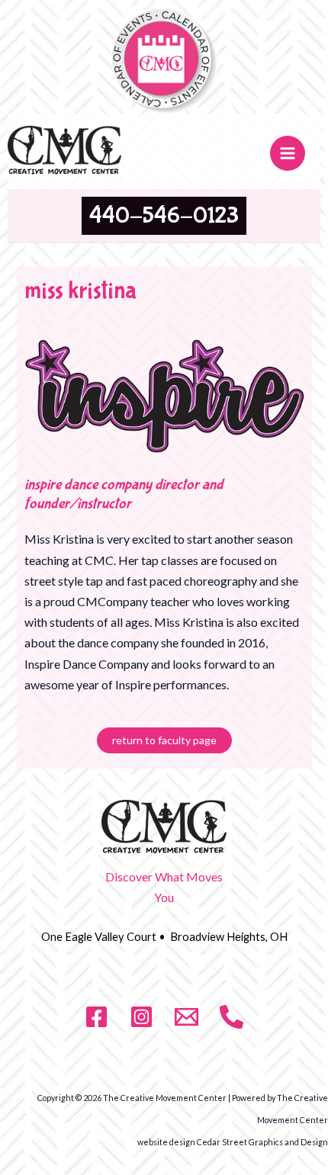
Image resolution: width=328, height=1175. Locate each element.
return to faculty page (164, 740)
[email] (186, 1017)
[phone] (231, 1017)
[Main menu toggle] (287, 153)
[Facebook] (96, 1017)
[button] (164, 216)
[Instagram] (141, 1017)
